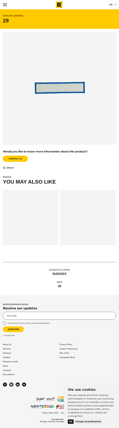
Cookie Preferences (68, 349)
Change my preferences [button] (88, 421)
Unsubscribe (9, 335)
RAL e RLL (64, 353)
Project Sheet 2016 (50, 413)
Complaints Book (67, 357)
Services (7, 349)
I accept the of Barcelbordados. (28, 323)
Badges (19, 16)
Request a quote (10, 361)
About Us (7, 344)
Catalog (7, 16)
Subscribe (13, 329)
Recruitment (8, 374)
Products (7, 353)
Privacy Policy (25, 323)
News (5, 366)
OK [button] (70, 421)
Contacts (7, 370)
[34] (87, 217)
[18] (30, 217)
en (111, 4)
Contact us (15, 158)
